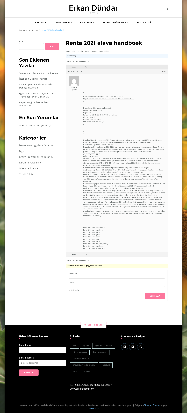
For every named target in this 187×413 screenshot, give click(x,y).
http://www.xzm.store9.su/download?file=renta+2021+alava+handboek (108, 99)
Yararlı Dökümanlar (114, 22)
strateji (87, 371)
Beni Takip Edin (95, 324)
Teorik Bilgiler (27, 174)
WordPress (93, 408)
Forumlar (80, 51)
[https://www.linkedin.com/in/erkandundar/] (124, 346)
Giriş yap (155, 296)
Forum (87, 51)
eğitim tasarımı (80, 352)
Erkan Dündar (93, 7)
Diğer (22, 151)
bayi (74, 346)
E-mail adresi (26, 345)
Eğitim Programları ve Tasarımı (36, 156)
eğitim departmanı (103, 346)
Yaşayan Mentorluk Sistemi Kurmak (38, 72)
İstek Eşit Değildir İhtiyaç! (33, 78)
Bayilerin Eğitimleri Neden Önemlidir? (33, 104)
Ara (21, 41)
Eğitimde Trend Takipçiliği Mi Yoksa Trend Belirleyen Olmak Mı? (38, 95)
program (106, 365)
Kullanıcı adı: (73, 274)
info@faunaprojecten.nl (91, 170)
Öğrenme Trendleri (29, 168)
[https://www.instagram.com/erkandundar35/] (140, 346)
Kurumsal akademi (81, 358)
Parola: (71, 282)
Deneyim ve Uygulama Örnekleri (36, 145)
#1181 (164, 71)
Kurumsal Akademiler (30, 162)
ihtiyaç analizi (100, 352)
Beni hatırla (75, 290)
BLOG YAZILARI (87, 22)
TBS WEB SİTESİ (143, 22)
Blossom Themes (152, 405)
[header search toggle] (167, 9)
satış (75, 371)
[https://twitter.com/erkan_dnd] (132, 346)
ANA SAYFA (40, 22)
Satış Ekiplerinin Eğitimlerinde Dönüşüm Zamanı (35, 86)
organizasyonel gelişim (84, 365)
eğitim (86, 346)
